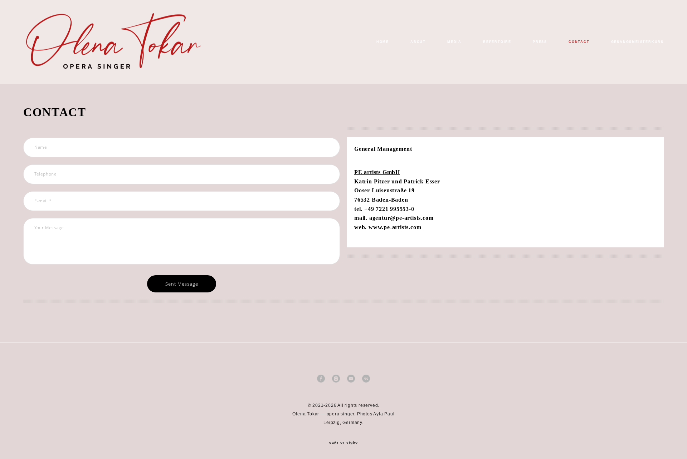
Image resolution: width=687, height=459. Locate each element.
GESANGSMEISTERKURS (637, 42)
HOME (382, 42)
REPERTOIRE (497, 42)
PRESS (540, 42)
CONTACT (579, 42)
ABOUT (418, 42)
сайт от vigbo (343, 442)
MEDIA (454, 42)
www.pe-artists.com (395, 227)
